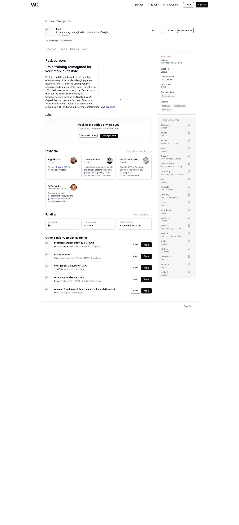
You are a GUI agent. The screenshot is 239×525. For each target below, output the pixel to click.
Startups (61, 21)
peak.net (110, 107)
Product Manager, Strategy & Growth (74, 243)
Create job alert (185, 30)
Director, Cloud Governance (69, 277)
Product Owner (62, 255)
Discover (139, 5)
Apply (146, 245)
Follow (169, 30)
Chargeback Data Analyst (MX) (70, 266)
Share (154, 30)
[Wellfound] (34, 5)
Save (135, 245)
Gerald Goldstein (129, 159)
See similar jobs (88, 136)
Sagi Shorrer (54, 159)
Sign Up (202, 5)
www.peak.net (167, 63)
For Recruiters (170, 5)
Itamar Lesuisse (92, 159)
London (164, 72)
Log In (188, 5)
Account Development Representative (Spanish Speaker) (84, 289)
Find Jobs (154, 5)
